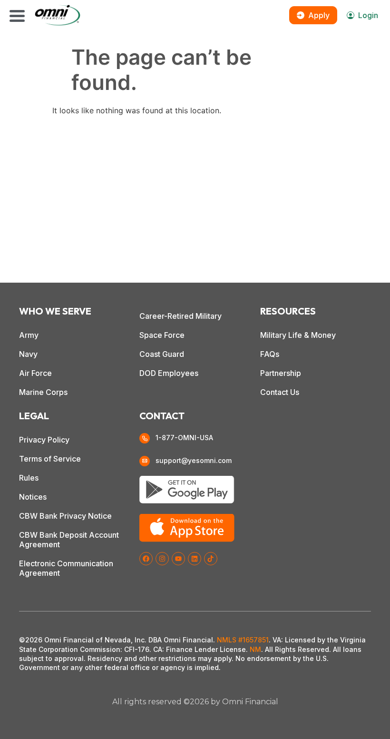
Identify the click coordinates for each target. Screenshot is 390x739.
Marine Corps (43, 392)
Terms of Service (50, 458)
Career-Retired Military (180, 316)
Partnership (280, 373)
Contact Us (279, 392)
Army (29, 335)
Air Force (35, 373)
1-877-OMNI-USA (184, 438)
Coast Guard (161, 354)
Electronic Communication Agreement (66, 568)
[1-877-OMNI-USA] (144, 438)
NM (255, 649)
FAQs (269, 354)
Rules (29, 478)
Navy (28, 354)
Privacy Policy (44, 439)
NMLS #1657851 (243, 640)
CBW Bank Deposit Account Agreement (69, 539)
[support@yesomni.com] (144, 461)
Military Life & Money (298, 335)
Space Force (162, 335)
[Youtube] (178, 558)
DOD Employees (168, 373)
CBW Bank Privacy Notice (65, 516)
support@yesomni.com (194, 460)
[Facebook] (146, 558)
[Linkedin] (194, 558)
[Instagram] (162, 558)
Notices (33, 497)
